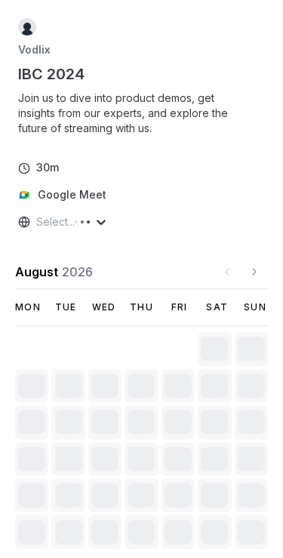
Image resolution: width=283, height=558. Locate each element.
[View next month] (254, 271)
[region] (141, 113)
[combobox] (37, 222)
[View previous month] (227, 271)
